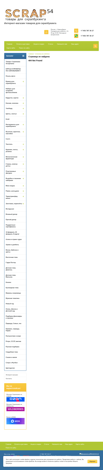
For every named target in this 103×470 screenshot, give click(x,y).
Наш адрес (75, 44)
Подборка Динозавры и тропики (14, 317)
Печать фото (10, 76)
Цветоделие (10, 368)
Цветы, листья (11, 114)
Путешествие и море (13, 336)
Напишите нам (62, 44)
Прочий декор (11, 219)
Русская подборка (12, 347)
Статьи (50, 44)
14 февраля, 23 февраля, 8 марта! (12, 233)
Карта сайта (11, 48)
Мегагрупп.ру (94, 454)
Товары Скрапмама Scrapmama (13, 62)
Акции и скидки (38, 44)
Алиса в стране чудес (14, 239)
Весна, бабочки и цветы (12, 251)
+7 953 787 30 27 (87, 31)
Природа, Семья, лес (13, 323)
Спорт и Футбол (12, 362)
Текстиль (9, 144)
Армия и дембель (12, 244)
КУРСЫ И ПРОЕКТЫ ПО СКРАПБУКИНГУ (13, 70)
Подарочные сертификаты (11, 226)
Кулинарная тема (12, 288)
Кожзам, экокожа (12, 103)
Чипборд (9, 108)
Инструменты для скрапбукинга (12, 125)
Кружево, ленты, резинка (12, 150)
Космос (8, 282)
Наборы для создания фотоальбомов (11, 90)
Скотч (8, 139)
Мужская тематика (12, 298)
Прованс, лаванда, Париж (13, 330)
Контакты (9, 378)
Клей (7, 119)
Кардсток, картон (12, 98)
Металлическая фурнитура (11, 158)
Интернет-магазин (12, 375)
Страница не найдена (42, 53)
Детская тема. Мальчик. (11, 276)
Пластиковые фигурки (11, 172)
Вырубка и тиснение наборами (13, 179)
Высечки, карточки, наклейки (13, 132)
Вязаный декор (11, 214)
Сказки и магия (11, 357)
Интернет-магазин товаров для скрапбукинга (30, 23)
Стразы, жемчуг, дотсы (12, 165)
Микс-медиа (10, 186)
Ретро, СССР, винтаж (13, 341)
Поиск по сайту (24, 48)
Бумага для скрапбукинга (11, 82)
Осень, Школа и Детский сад (12, 310)
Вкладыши (10, 209)
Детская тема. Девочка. (11, 269)
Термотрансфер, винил (12, 197)
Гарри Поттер (11, 262)
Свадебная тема (12, 352)
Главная (9, 44)
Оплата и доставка (22, 44)
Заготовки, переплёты (14, 203)
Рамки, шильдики (12, 191)
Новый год (10, 303)
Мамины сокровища (13, 293)
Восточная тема (12, 257)
